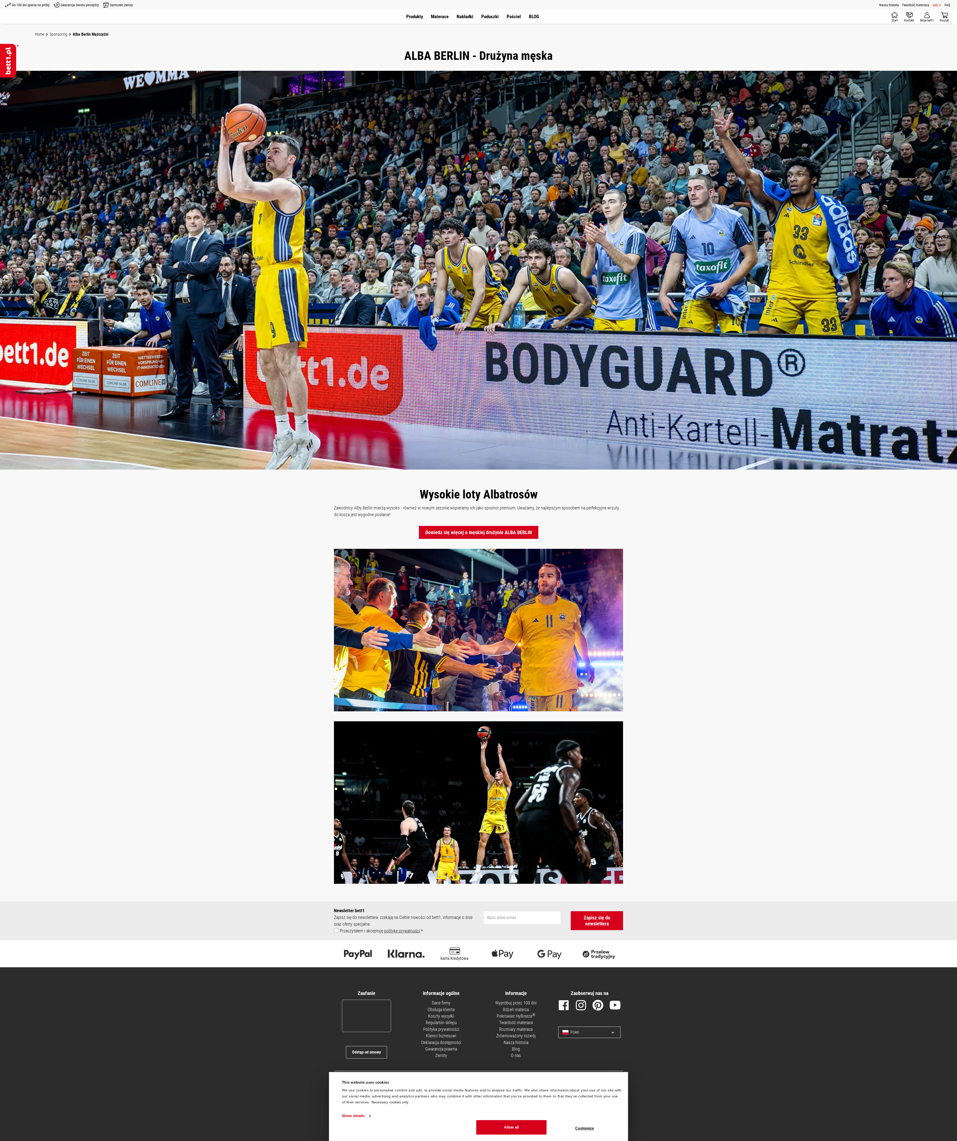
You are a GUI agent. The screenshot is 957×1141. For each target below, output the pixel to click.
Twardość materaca (915, 5)
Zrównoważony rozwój (516, 1035)
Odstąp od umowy (366, 1052)
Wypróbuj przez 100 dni (516, 1002)
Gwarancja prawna (441, 1049)
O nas (516, 1055)
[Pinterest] (597, 1006)
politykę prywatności (402, 930)
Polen (574, 1032)
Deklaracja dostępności (441, 1042)
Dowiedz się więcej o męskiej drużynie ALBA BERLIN (478, 532)
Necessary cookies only (389, 1102)
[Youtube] (615, 1006)
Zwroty (441, 1055)
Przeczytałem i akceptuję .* (381, 930)
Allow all (511, 1127)
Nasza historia (889, 5)
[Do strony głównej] (9, 61)
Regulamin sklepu (441, 1022)
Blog (516, 1049)
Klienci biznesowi (441, 1035)
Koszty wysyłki (441, 1016)
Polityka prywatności (441, 1029)
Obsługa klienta (441, 1009)
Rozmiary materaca (516, 1029)
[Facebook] (563, 1006)
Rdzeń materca (516, 1009)
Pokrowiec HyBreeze (516, 1016)
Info (935, 5)
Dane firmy (441, 1002)
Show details (353, 1116)
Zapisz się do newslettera (597, 921)
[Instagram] (580, 1006)
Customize (584, 1128)
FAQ (947, 5)
